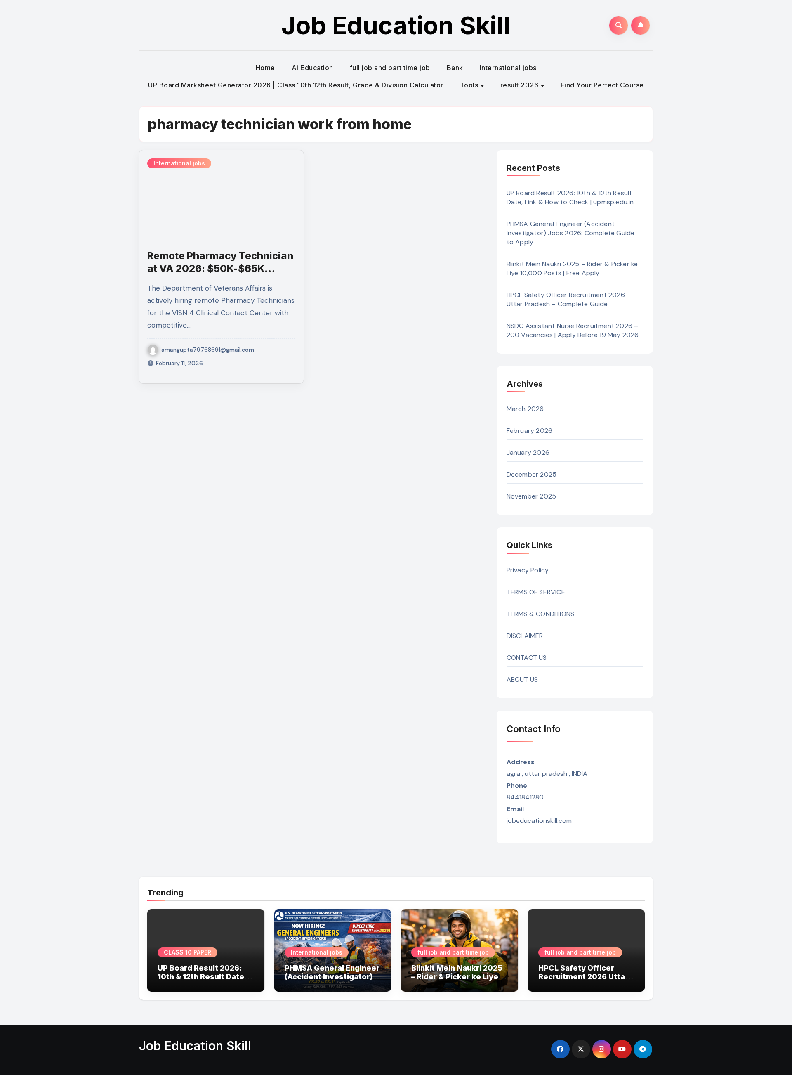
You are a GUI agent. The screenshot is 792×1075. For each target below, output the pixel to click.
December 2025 (532, 474)
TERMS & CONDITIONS (541, 614)
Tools (470, 85)
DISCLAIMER (525, 635)
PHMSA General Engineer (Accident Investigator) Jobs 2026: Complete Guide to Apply (571, 233)
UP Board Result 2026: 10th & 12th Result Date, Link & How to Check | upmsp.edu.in (570, 197)
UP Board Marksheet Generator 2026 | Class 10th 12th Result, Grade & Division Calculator (295, 85)
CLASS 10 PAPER (187, 952)
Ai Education (312, 68)
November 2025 (531, 496)
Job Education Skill (396, 25)
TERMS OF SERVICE (536, 592)
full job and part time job (390, 68)
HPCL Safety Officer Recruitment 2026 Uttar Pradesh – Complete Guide (566, 299)
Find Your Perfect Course (602, 85)
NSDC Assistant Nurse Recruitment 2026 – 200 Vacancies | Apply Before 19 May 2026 (573, 330)
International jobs (508, 68)
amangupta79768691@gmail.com (207, 349)
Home (265, 68)
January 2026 (528, 452)
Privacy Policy (528, 570)
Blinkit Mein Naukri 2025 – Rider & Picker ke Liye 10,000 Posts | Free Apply (572, 268)
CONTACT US (527, 657)
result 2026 (520, 85)
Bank (455, 68)
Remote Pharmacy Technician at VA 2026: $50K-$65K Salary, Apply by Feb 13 (220, 268)
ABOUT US (522, 679)
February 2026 (530, 430)
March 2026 (525, 408)
